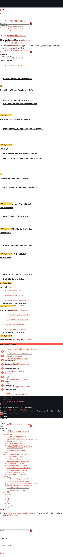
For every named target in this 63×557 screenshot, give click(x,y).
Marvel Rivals (6, 310)
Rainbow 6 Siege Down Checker (18, 387)
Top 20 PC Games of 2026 (16, 21)
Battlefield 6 (5, 232)
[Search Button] (0, 523)
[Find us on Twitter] (2, 553)
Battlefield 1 (5, 178)
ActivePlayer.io (12, 413)
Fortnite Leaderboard (14, 31)
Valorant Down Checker (15, 372)
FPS (1, 86)
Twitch (5, 452)
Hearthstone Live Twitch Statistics (18, 204)
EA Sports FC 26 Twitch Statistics (17, 229)
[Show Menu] (0, 13)
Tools (5, 477)
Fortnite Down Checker (15, 459)
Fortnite (7, 352)
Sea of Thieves (6, 207)
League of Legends (11, 364)
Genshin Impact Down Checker (18, 461)
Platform (6, 469)
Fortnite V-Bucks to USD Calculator (19, 354)
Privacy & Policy (9, 401)
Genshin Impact (10, 385)
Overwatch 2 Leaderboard (16, 443)
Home (2, 35)
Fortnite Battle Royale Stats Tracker (19, 424)
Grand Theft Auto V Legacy (12, 340)
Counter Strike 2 (10, 356)
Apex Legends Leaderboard (16, 50)
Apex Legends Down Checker (17, 394)
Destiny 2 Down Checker (15, 402)
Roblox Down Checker (14, 457)
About (5, 397)
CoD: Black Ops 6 (10, 389)
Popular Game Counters (15, 26)
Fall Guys (4, 149)
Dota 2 (7, 377)
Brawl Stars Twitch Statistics (16, 254)
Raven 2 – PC (5, 287)
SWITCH (9, 398)
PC (8, 378)
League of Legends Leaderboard (18, 446)
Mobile (9, 477)
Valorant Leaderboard (15, 448)
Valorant (7, 381)
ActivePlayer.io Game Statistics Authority (20, 411)
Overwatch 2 (9, 373)
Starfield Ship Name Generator (18, 454)
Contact (6, 404)
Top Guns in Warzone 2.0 (16, 490)
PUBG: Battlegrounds (12, 368)
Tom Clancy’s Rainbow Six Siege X (15, 119)
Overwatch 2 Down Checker (17, 379)
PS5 (8, 383)
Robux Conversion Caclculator (18, 432)
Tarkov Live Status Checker (16, 474)
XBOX (8, 507)
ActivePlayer (7, 13)
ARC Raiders (5, 258)
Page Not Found (11, 35)
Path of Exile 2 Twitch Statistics (17, 179)
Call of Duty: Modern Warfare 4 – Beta (16, 90)
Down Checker (8, 286)
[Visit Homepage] (6, 4)
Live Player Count (6, 115)
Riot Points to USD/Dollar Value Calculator (22, 349)
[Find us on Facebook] (0, 553)
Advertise (6, 399)
